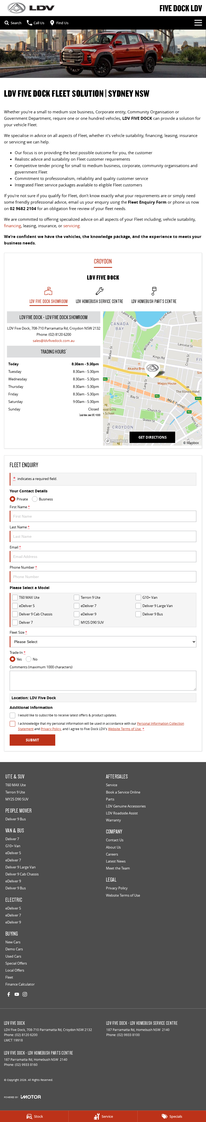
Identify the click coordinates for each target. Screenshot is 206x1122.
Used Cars (13, 956)
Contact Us (114, 840)
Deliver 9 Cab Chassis (22, 874)
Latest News (116, 861)
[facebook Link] (8, 994)
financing (12, 225)
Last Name (20, 527)
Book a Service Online (123, 792)
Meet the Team (118, 868)
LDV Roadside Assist (122, 813)
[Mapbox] (117, 441)
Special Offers (16, 963)
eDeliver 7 (13, 860)
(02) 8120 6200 (60, 334)
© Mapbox (191, 443)
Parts (110, 799)
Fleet (9, 977)
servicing (71, 225)
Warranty (113, 820)
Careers (112, 854)
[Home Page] (31, 8)
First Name (20, 506)
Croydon (103, 261)
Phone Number (23, 567)
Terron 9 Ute (15, 792)
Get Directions (152, 437)
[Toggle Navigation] (198, 23)
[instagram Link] (24, 994)
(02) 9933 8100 (128, 1035)
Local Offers (14, 970)
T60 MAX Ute (15, 784)
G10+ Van (12, 845)
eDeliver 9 (13, 881)
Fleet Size (18, 632)
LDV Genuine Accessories (126, 806)
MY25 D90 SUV (16, 799)
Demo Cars (14, 949)
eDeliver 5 (13, 852)
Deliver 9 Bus (15, 819)
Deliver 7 (12, 838)
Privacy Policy (51, 729)
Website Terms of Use (123, 895)
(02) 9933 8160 (26, 1064)
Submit (32, 740)
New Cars (12, 942)
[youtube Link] (16, 994)
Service (111, 784)
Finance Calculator (20, 984)
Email (15, 547)
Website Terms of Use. (125, 729)
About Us (113, 847)
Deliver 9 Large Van (20, 867)
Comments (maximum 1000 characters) (41, 667)
